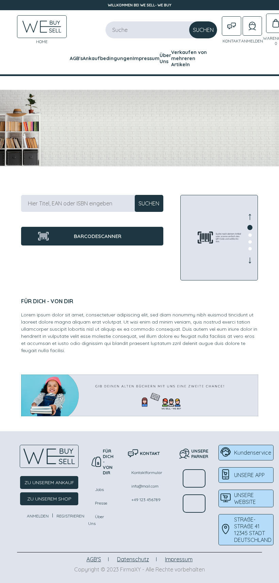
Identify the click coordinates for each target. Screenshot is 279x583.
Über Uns (165, 58)
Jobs (99, 489)
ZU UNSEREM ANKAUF (49, 482)
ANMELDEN (38, 515)
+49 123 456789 (146, 499)
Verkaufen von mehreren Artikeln (189, 58)
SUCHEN (203, 29)
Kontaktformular (146, 472)
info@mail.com (145, 486)
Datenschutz (133, 559)
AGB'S (93, 559)
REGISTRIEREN (70, 515)
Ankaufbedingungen (108, 58)
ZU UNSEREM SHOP (49, 499)
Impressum (146, 58)
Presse (101, 503)
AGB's (76, 58)
